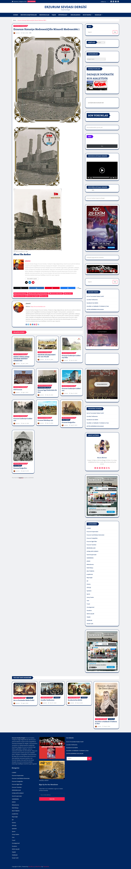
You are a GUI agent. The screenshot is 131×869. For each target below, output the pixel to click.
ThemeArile (46, 866)
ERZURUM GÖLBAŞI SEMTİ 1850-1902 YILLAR (46, 356)
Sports (88, 594)
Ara (89, 137)
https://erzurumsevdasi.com (38, 306)
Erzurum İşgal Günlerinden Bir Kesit (47, 391)
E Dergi (15, 15)
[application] (102, 170)
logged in (21, 477)
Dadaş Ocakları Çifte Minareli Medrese (39, 293)
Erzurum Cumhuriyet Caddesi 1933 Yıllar (71, 357)
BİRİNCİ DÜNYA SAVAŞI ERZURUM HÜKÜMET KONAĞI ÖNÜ (21, 359)
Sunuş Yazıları (90, 597)
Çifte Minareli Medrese (21, 293)
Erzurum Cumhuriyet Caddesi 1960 (22, 420)
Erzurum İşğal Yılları (92, 541)
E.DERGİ (89, 528)
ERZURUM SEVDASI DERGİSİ (66, 7)
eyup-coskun (69, 293)
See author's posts (32, 278)
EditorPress (38, 866)
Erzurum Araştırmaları (28, 15)
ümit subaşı (44, 296)
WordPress (31, 866)
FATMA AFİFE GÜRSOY (92, 551)
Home (14, 20)
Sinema (88, 584)
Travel (88, 604)
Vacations (89, 610)
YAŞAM (54, 15)
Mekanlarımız (75, 15)
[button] (102, 170)
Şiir (87, 581)
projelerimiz (90, 574)
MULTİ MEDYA (90, 571)
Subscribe (51, 799)
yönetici (18, 33)
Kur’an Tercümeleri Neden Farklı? (95, 296)
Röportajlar (62, 15)
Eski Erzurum (17, 390)
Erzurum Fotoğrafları (68, 422)
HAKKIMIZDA (90, 558)
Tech (88, 600)
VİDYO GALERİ (90, 614)
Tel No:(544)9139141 (102, 384)
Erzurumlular (44, 15)
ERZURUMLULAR (91, 548)
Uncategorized (90, 607)
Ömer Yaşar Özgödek (33, 296)
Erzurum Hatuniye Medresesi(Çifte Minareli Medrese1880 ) (32, 20)
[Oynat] (88, 177)
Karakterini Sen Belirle (92, 303)
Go (115, 32)
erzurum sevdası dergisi (56, 293)
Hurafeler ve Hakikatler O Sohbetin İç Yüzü (98, 306)
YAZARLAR (98, 15)
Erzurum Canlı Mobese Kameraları (95, 535)
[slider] (101, 177)
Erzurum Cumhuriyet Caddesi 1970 (71, 389)
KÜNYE (88, 561)
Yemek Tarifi (90, 623)
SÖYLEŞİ (89, 587)
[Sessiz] (113, 177)
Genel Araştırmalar (91, 554)
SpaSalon (89, 591)
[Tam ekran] (115, 177)
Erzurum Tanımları (91, 545)
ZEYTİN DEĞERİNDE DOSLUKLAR (95, 309)
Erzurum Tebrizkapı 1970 (45, 420)
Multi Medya (87, 15)
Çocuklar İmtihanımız (92, 299)
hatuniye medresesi (20, 296)
